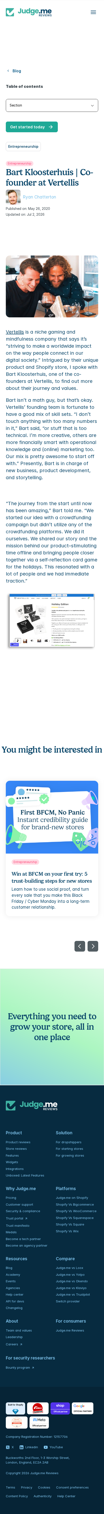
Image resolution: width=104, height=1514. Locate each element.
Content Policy (17, 1496)
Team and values (19, 1330)
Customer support (19, 1204)
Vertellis (15, 332)
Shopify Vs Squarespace (75, 1218)
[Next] (93, 946)
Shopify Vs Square (70, 1224)
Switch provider (68, 1301)
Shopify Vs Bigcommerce (75, 1204)
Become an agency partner (26, 1245)
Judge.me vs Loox (69, 1268)
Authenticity (43, 1496)
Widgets (12, 1162)
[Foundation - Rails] (38, 1408)
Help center (14, 1294)
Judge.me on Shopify (72, 1198)
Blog (9, 1268)
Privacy (26, 1487)
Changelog (14, 1308)
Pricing (11, 1198)
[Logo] (29, 12)
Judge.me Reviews (70, 1330)
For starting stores (69, 1149)
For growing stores (70, 1155)
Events (11, 1281)
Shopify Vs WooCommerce (76, 1211)
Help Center (66, 1496)
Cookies (44, 1487)
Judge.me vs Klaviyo (71, 1288)
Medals (11, 1232)
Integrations (15, 1169)
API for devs (15, 1301)
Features (12, 1155)
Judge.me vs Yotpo (70, 1274)
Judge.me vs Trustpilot (73, 1294)
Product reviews (18, 1142)
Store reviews (16, 1149)
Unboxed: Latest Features (25, 1175)
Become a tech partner (23, 1239)
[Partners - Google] (82, 1408)
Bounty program (18, 1367)
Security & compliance (23, 1211)
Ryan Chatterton (39, 197)
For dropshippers (69, 1142)
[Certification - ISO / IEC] (17, 1422)
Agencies (13, 1288)
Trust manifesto (18, 1225)
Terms (10, 1487)
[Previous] (79, 946)
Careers (12, 1344)
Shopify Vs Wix (67, 1231)
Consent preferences (72, 1487)
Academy (13, 1274)
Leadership (14, 1337)
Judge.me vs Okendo (72, 1281)
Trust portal (14, 1218)
